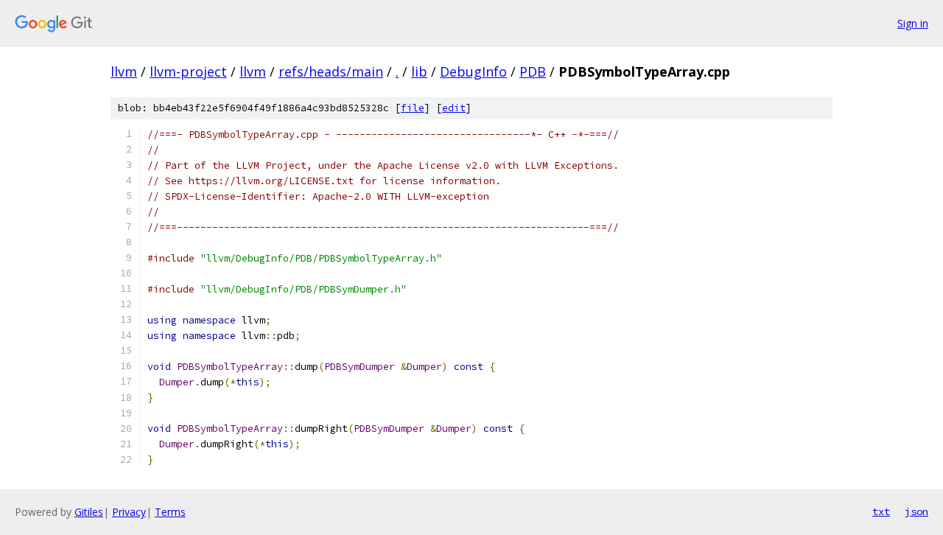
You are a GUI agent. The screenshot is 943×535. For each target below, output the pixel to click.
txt (881, 511)
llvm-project (188, 71)
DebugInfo (473, 71)
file (412, 108)
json (916, 511)
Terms (170, 512)
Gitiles (88, 512)
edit (454, 108)
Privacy (129, 512)
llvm (124, 71)
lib (419, 71)
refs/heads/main (330, 71)
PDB (532, 71)
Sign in (912, 23)
